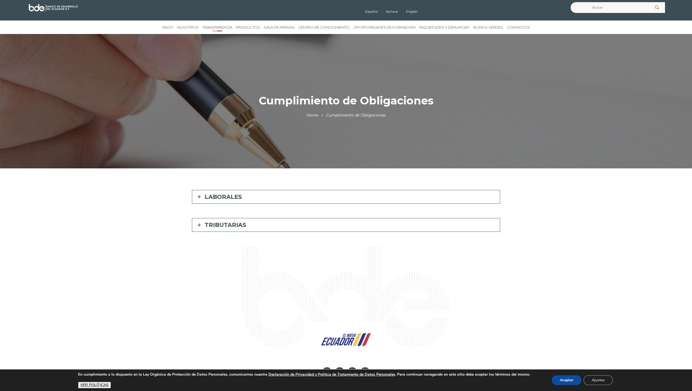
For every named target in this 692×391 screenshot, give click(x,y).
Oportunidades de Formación (384, 27)
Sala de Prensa (279, 27)
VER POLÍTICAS (94, 384)
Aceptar (566, 380)
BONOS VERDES (488, 27)
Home (312, 115)
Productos (248, 27)
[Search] (657, 7)
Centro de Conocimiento (324, 27)
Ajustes (598, 380)
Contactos (518, 27)
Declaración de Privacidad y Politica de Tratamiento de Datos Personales (331, 374)
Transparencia (217, 27)
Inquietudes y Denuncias (444, 27)
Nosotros (188, 27)
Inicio (167, 27)
